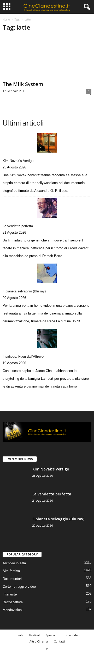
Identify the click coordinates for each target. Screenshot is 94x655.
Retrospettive (13, 602)
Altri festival (12, 571)
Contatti (59, 641)
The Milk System (23, 84)
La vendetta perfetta (18, 226)
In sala (19, 635)
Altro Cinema (39, 641)
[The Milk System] (47, 58)
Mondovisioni (12, 610)
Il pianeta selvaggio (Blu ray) (24, 291)
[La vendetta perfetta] (47, 208)
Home (6, 19)
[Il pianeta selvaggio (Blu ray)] (47, 273)
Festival (34, 635)
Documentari (12, 579)
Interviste (10, 594)
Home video (71, 635)
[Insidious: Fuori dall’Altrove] (47, 338)
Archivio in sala (14, 563)
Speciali (51, 635)
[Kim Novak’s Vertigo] (47, 143)
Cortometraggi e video (19, 586)
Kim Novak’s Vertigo (18, 161)
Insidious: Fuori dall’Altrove (23, 356)
